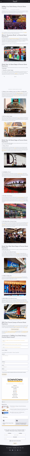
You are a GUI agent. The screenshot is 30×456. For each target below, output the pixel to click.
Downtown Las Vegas (15, 397)
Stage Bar (16, 73)
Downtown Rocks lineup (17, 326)
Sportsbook (25, 302)
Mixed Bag (15, 388)
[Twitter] (15, 450)
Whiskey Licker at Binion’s (19, 92)
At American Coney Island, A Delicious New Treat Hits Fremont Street (19, 409)
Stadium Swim (18, 302)
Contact (20, 447)
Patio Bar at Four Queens (20, 197)
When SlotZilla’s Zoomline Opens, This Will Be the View (17, 412)
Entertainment (17, 9)
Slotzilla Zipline (22, 200)
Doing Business (10, 447)
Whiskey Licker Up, (16, 95)
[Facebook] (9, 450)
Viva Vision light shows (24, 332)
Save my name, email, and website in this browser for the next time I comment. (14, 372)
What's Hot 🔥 (15, 391)
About (23, 447)
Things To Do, (13, 413)
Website (3, 368)
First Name (9, 433)
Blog (7, 447)
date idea (26, 327)
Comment (3, 354)
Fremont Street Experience (15, 383)
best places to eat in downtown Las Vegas (10, 332)
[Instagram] (20, 450)
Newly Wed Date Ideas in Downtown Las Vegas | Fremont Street (13, 344)
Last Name (20, 433)
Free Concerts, (13, 9)
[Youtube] (12, 450)
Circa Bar (18, 253)
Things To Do (15, 385)
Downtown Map (14, 447)
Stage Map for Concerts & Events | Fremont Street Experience (13, 347)
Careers (18, 447)
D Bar (15, 148)
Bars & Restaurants (15, 394)
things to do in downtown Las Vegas (11, 331)
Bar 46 (19, 117)
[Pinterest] (17, 450)
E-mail (3, 365)
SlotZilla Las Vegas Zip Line (18, 413)
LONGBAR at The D (19, 173)
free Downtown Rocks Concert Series (14, 38)
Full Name (3, 361)
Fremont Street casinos (25, 331)
